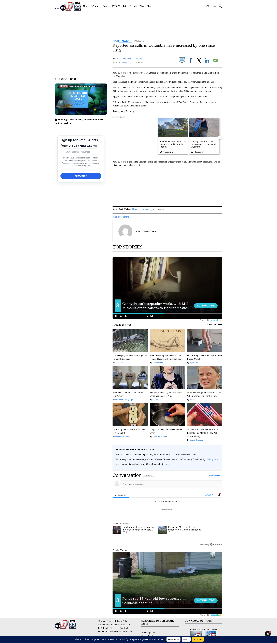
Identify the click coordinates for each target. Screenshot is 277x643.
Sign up (217, 475)
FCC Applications (123, 628)
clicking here (212, 459)
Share (150, 6)
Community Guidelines (108, 624)
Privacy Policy (121, 621)
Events (133, 6)
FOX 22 (116, 6)
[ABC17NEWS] (71, 6)
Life (125, 6)
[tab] (121, 495)
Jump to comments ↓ (122, 217)
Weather (95, 6)
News (85, 6)
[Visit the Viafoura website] (216, 544)
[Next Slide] (220, 137)
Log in (210, 475)
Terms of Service (106, 621)
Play (142, 6)
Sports (106, 6)
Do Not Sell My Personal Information (115, 631)
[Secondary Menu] (58, 6)
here (168, 464)
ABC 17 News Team (123, 58)
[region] (167, 509)
